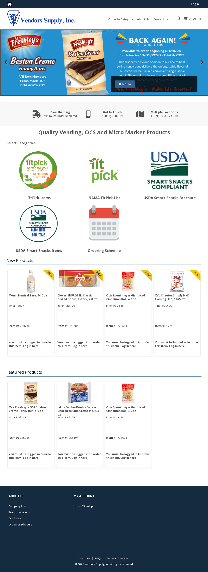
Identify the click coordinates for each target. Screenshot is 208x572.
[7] (117, 32)
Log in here (30, 346)
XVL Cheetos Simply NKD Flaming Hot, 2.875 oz (172, 297)
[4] (101, 32)
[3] (96, 32)
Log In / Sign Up (83, 506)
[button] (102, 261)
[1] (85, 32)
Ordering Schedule (20, 524)
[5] (106, 32)
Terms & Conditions (119, 558)
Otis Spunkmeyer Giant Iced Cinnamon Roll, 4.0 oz (125, 297)
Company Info (17, 506)
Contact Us (83, 558)
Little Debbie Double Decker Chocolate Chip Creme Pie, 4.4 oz (78, 410)
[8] (123, 32)
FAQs (98, 558)
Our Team (15, 518)
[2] (90, 32)
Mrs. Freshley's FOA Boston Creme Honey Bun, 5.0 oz (27, 409)
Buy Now (125, 84)
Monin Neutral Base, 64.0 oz (28, 295)
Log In (195, 4)
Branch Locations (19, 512)
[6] (112, 32)
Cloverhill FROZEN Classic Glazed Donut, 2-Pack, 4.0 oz (77, 297)
